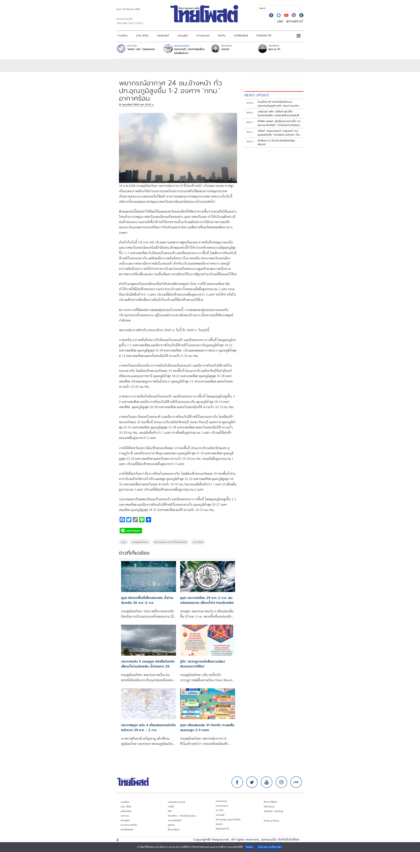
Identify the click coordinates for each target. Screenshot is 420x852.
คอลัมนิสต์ (163, 36)
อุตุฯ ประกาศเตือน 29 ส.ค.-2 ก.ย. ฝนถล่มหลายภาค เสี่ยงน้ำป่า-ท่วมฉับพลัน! (207, 600)
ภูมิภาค (171, 825)
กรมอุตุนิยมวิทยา (140, 541)
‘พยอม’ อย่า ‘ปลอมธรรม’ (141, 49)
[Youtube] (286, 15)
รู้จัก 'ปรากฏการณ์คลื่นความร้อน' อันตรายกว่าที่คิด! (202, 664)
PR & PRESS (270, 802)
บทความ (125, 816)
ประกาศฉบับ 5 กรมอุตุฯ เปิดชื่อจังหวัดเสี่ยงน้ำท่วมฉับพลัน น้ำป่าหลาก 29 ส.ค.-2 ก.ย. (148, 666)
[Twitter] (279, 15)
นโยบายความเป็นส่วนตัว (270, 847)
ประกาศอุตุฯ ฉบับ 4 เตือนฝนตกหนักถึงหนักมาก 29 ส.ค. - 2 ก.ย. (148, 727)
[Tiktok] (301, 15)
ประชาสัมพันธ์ (174, 820)
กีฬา (170, 811)
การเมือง (122, 36)
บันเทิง (221, 36)
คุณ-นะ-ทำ (274, 49)
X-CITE (219, 810)
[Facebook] (271, 15)
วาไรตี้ (171, 806)
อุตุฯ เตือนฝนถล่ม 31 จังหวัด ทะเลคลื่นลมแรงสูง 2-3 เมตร (207, 727)
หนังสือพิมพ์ (241, 36)
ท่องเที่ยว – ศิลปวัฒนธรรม (182, 816)
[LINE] (296, 782)
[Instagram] (294, 15)
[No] (416, 847)
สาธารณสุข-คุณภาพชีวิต (228, 819)
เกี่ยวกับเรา (269, 806)
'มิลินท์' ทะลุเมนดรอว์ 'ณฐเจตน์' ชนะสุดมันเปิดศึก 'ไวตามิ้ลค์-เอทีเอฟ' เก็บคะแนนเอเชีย (279, 133)
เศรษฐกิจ (183, 36)
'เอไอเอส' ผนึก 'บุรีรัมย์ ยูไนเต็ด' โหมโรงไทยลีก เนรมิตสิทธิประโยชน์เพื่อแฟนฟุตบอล (279, 113)
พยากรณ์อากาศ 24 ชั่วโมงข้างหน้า (170, 541)
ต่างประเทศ (203, 36)
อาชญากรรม (222, 806)
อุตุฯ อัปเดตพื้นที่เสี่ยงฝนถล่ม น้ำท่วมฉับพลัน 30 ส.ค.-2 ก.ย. (147, 600)
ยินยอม (249, 847)
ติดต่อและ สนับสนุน (274, 811)
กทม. (123, 541)
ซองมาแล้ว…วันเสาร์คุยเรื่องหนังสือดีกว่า (189, 51)
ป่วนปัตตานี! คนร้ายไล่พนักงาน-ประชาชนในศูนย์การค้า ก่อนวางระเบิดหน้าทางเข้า (278, 104)
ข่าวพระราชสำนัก (129, 825)
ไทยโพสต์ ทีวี (263, 36)
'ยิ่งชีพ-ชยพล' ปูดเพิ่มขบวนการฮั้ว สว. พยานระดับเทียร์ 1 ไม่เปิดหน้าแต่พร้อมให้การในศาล (279, 123)
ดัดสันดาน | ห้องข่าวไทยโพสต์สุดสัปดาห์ (276, 142)
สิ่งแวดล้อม (173, 829)
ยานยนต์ (220, 815)
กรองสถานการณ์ (176, 802)
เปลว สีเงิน (142, 36)
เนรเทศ (225, 49)
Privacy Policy (272, 820)
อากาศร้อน (198, 541)
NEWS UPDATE (256, 95)
